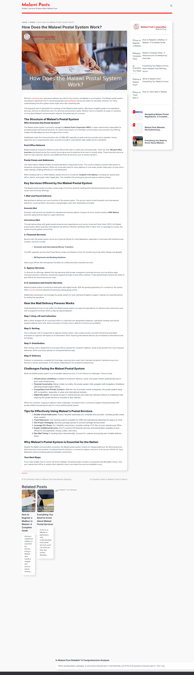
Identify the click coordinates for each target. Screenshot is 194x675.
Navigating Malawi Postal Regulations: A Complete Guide (157, 110)
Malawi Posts (36, 5)
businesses (72, 101)
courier (32, 290)
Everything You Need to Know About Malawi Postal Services (156, 136)
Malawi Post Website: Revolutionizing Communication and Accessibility (155, 123)
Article (24, 473)
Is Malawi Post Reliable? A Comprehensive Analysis (82, 660)
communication (37, 98)
